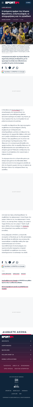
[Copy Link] (13, 68)
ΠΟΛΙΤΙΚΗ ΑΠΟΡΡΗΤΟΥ (22, 368)
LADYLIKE (14, 393)
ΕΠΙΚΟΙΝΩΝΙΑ (25, 365)
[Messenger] (10, 68)
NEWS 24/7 (16, 390)
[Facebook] (2, 68)
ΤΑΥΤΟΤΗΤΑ (7, 365)
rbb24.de (26, 226)
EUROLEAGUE (16, 273)
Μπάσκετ (23, 273)
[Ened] (16, 386)
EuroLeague (16, 110)
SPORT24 (8, 390)
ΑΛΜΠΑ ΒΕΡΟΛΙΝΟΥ (6, 273)
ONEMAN (25, 390)
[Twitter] (6, 68)
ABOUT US (16, 365)
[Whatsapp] (17, 68)
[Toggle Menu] (3, 2)
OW (20, 393)
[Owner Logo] (16, 380)
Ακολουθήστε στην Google (10, 280)
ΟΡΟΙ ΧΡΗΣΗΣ (8, 368)
